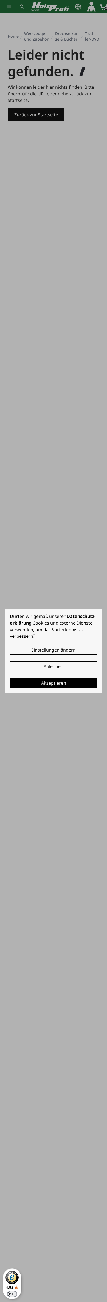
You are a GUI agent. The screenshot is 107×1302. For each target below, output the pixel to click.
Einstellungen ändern (53, 650)
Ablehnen (53, 666)
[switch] (12, 1294)
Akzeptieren (53, 683)
